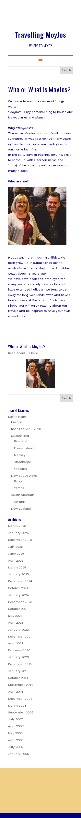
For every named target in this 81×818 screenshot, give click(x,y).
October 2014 (18, 678)
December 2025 (20, 540)
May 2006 (15, 733)
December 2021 (20, 636)
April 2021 (15, 643)
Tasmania (18, 502)
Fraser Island (24, 448)
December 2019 (20, 664)
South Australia (23, 495)
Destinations (17, 417)
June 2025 (16, 553)
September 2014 (20, 685)
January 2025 (18, 574)
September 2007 (21, 712)
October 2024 (18, 588)
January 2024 (18, 595)
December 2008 (20, 698)
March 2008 (17, 705)
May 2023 (15, 616)
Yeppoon (20, 469)
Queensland (20, 436)
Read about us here (23, 353)
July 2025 (15, 546)
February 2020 (19, 650)
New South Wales (24, 475)
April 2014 (15, 691)
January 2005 (18, 754)
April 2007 (16, 726)
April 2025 (15, 560)
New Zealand (21, 508)
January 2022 (18, 629)
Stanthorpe (22, 462)
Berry (18, 481)
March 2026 (17, 526)
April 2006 (16, 740)
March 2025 (17, 567)
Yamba (19, 488)
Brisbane (20, 441)
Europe (16, 422)
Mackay (19, 455)
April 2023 (15, 622)
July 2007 (15, 719)
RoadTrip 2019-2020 (26, 429)
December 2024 (20, 581)
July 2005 (15, 747)
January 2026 (18, 533)
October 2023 (18, 609)
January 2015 (18, 671)
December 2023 (20, 602)
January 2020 (18, 657)
